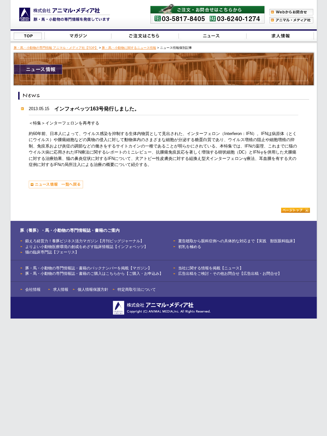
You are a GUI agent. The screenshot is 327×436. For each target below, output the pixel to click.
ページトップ (295, 210)
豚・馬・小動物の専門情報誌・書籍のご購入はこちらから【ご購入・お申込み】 (94, 273)
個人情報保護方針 (93, 289)
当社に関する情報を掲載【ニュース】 (213, 36)
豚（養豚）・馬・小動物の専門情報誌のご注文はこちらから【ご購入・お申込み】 (144, 36)
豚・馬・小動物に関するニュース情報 (129, 47)
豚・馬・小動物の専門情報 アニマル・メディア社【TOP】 (56, 47)
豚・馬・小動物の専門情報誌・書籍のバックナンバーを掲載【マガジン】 (88, 268)
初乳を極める (189, 246)
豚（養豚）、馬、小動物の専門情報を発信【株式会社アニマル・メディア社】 (64, 14)
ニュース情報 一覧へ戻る (56, 184)
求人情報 (60, 289)
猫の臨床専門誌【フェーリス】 (52, 252)
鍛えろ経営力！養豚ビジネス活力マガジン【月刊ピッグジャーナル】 (84, 241)
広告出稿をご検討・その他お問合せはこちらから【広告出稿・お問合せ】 (280, 36)
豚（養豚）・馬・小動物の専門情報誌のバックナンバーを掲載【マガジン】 (78, 36)
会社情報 (33, 289)
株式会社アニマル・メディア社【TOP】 (28, 36)
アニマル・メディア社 (291, 20)
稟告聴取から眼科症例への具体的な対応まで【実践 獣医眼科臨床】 (237, 241)
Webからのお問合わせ (291, 12)
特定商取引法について (137, 289)
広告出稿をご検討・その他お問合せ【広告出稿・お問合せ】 (230, 273)
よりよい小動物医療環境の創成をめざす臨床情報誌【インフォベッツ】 (86, 246)
